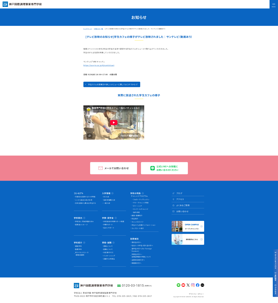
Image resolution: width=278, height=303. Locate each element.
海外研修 (136, 212)
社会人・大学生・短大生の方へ (142, 245)
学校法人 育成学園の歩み (84, 221)
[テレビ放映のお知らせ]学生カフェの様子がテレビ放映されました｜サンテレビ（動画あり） (135, 29)
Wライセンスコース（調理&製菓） (82, 253)
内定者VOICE (108, 252)
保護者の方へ (136, 263)
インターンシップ (109, 256)
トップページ (87, 29)
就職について (108, 249)
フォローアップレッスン (141, 199)
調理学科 (78, 246)
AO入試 (106, 197)
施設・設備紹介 (137, 215)
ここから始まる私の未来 (83, 200)
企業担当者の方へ (138, 260)
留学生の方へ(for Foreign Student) (142, 249)
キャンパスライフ (137, 222)
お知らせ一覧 (98, 29)
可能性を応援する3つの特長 (85, 197)
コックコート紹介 (138, 228)
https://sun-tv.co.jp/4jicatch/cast (98, 65)
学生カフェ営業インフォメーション (144, 225)
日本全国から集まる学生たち (85, 203)
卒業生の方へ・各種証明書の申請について (141, 255)
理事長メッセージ (81, 224)
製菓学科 (78, 249)
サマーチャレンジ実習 (141, 203)
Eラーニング (137, 206)
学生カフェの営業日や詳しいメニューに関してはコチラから (112, 84)
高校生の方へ (136, 242)
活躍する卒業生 (109, 259)
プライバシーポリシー (196, 294)
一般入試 (106, 203)
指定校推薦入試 (109, 200)
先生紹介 (135, 218)
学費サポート (108, 224)
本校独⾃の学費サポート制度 (113, 221)
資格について (108, 246)
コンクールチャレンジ (140, 209)
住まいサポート (108, 228)
